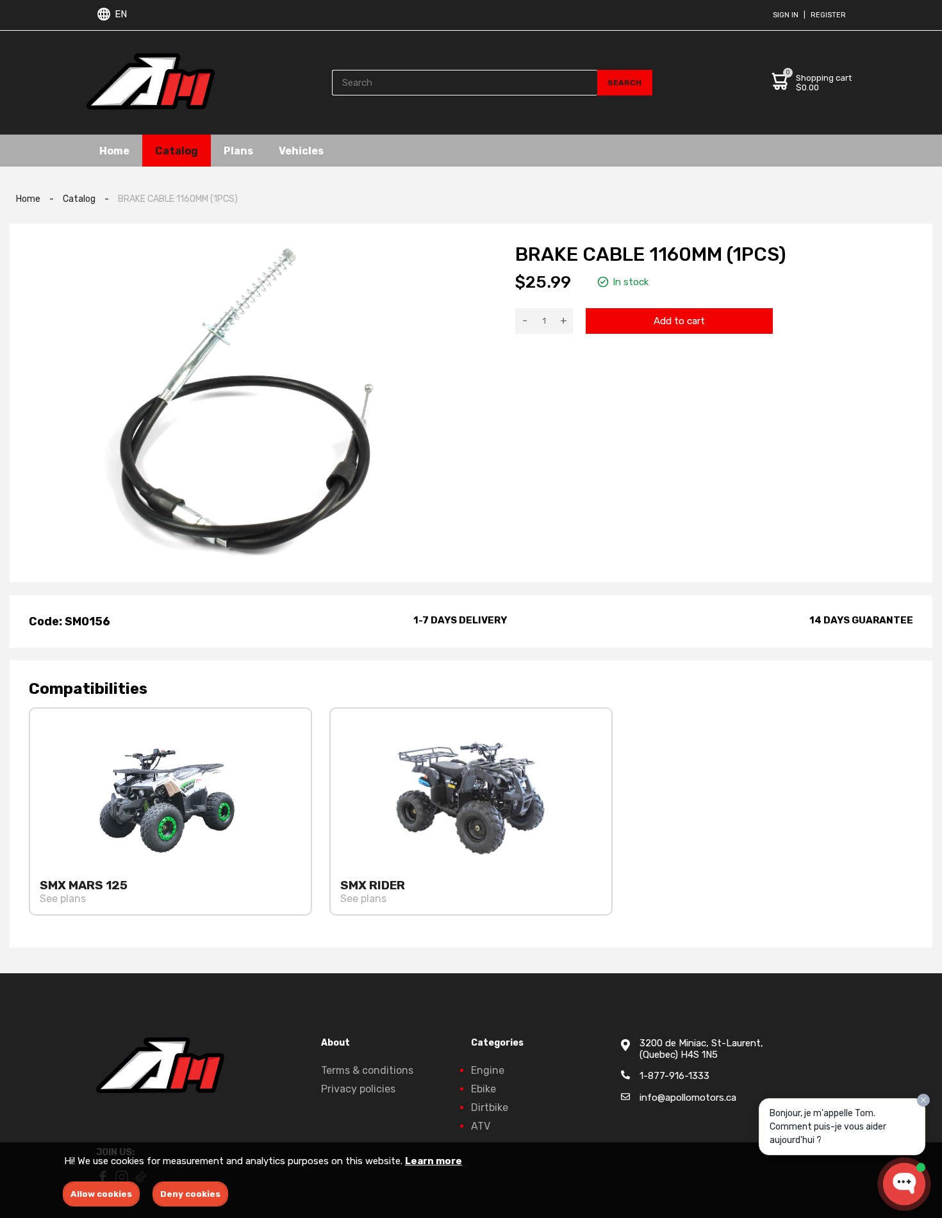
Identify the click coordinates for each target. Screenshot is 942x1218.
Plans (238, 150)
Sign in (785, 15)
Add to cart (679, 321)
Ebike (483, 1089)
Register (828, 15)
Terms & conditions (367, 1070)
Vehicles (301, 150)
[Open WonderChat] (904, 1184)
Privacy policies (358, 1089)
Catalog (176, 150)
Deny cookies (190, 1194)
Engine (487, 1070)
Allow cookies (101, 1194)
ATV (480, 1126)
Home (114, 150)
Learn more (433, 1161)
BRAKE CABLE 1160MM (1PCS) (178, 198)
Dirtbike (489, 1107)
